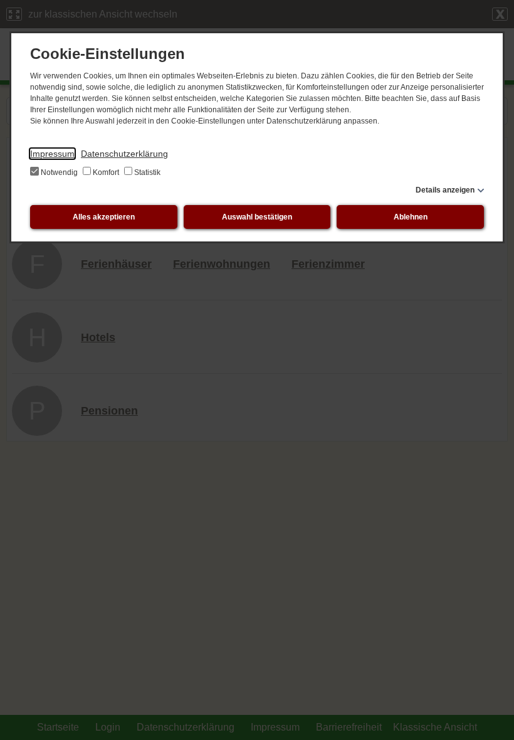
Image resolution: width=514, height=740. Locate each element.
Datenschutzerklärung (124, 154)
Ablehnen (410, 217)
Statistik (146, 172)
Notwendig (59, 172)
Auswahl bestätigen (257, 217)
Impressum (52, 154)
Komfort (106, 172)
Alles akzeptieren (104, 217)
